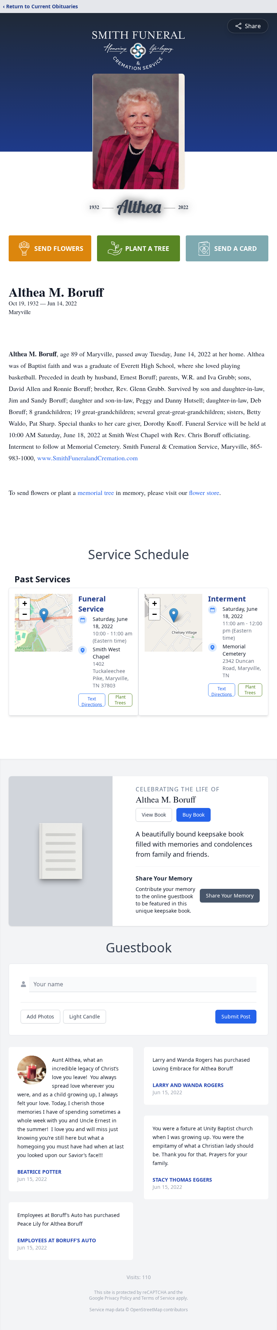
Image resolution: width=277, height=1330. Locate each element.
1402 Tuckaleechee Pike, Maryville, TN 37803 (111, 674)
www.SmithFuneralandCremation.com (87, 457)
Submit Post (235, 1016)
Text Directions (92, 701)
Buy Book (194, 814)
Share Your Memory (230, 895)
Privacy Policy (118, 1298)
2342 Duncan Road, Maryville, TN (242, 668)
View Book (154, 814)
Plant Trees (120, 700)
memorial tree (96, 492)
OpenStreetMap (146, 1310)
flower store (204, 492)
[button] (43, 615)
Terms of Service (158, 1298)
